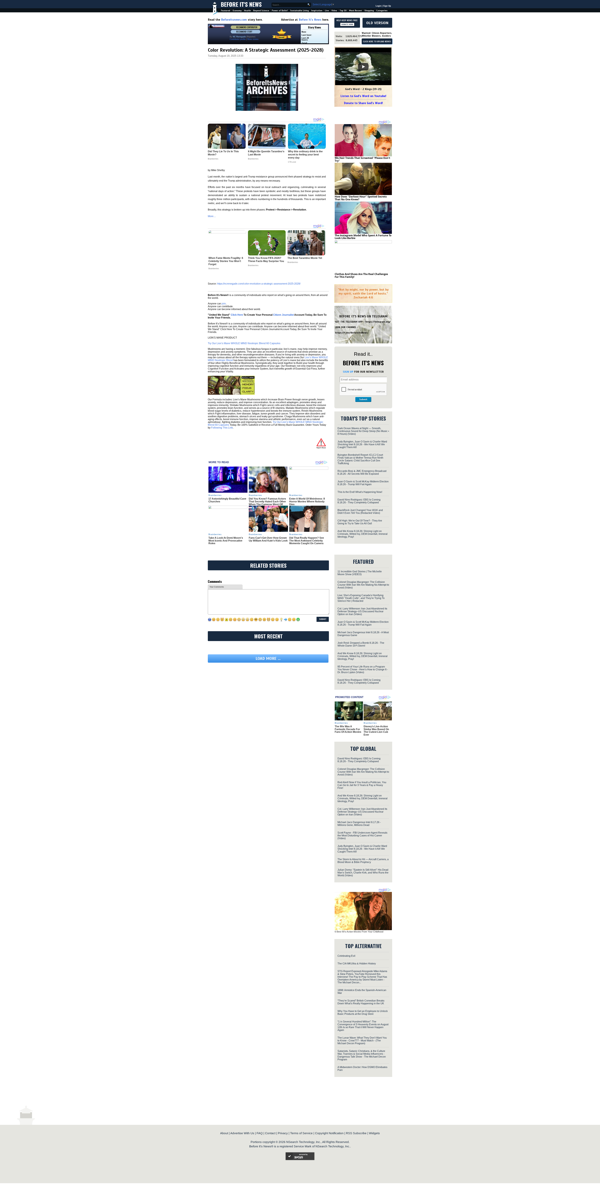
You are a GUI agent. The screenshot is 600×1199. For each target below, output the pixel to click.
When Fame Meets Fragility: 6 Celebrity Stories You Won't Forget (225, 261)
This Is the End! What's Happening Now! (360, 492)
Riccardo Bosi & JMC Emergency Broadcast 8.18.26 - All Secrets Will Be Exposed (362, 472)
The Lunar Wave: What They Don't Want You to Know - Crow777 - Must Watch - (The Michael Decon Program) (362, 1040)
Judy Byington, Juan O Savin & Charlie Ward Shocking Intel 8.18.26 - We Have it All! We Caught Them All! (362, 444)
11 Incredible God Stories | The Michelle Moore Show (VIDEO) (360, 573)
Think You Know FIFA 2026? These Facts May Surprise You (266, 259)
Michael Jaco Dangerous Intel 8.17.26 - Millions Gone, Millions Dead (359, 823)
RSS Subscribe (356, 1133)
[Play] (363, 66)
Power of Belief (280, 10)
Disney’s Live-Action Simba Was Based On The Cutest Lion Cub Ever (376, 730)
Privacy (283, 1133)
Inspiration (316, 10)
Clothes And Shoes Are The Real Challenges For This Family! (361, 275)
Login (378, 6)
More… (212, 216)
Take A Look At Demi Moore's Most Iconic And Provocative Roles (225, 541)
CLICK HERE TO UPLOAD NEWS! (377, 41)
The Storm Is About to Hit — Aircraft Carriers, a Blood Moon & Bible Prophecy (363, 860)
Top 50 (343, 10)
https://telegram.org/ (378, 321)
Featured (225, 10)
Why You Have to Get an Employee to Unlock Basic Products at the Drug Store (363, 1012)
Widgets (374, 1133)
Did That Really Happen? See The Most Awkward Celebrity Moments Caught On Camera (306, 541)
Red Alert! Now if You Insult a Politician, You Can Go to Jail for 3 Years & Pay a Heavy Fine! (362, 785)
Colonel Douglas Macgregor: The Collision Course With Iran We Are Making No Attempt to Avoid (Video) (363, 585)
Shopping (369, 10)
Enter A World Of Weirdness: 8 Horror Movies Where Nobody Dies (307, 501)
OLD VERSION (377, 23)
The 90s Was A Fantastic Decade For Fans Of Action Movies (348, 729)
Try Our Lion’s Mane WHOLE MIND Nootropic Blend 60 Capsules (244, 343)
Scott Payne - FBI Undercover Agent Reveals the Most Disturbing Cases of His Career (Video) (362, 835)
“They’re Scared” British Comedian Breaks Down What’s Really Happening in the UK (361, 1002)
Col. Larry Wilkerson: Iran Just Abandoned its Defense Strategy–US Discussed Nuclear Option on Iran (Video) (362, 611)
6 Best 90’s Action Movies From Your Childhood (359, 931)
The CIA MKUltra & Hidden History (357, 963)
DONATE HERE (347, 24)
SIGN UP (348, 371)
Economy (237, 10)
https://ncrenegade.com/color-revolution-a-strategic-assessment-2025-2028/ (258, 283)
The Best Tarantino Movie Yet (305, 258)
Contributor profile (238, 39)
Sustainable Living (299, 10)
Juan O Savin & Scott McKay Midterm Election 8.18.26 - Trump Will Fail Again (363, 483)
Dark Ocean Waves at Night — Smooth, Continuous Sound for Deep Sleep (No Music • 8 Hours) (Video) (363, 431)
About (224, 1133)
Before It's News (241, 4)
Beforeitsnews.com (234, 19)
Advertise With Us (242, 1133)
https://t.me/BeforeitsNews (351, 332)
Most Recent (355, 10)
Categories (381, 10)
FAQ (260, 1133)
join (224, 303)
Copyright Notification (329, 1133)
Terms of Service (301, 1133)
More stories (253, 39)
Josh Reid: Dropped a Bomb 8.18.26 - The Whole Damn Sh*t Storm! (361, 644)
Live (327, 10)
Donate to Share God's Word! (363, 103)
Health (247, 10)
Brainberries (213, 268)
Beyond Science (261, 10)
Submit (363, 399)
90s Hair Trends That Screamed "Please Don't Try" (362, 159)
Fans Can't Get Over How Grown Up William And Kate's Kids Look (268, 539)
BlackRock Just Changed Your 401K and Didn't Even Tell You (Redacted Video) (360, 511)
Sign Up (387, 6)
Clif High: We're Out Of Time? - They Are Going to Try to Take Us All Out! (360, 522)
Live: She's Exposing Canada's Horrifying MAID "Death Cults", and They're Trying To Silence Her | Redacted (361, 598)
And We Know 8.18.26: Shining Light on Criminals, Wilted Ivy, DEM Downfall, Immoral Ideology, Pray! (363, 534)
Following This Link (222, 427)
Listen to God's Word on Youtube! (363, 96)
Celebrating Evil (346, 956)
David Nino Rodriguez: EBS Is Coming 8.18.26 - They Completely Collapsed (359, 501)
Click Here (237, 314)
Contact (270, 1133)
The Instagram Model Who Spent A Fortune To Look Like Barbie (363, 237)
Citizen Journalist (283, 314)
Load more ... (268, 687)
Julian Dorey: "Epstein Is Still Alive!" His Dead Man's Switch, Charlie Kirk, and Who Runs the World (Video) (363, 872)
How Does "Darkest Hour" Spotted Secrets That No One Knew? (361, 198)
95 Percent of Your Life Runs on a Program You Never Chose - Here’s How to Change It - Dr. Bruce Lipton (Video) (363, 669)
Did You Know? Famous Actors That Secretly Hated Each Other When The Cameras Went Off (267, 501)
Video (334, 10)
